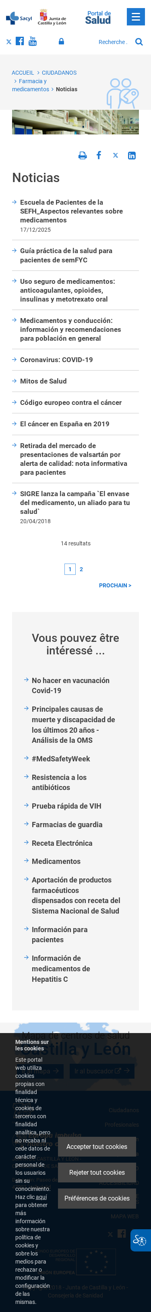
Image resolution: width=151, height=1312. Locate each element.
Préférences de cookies (97, 1198)
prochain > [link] (115, 585)
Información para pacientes (60, 934)
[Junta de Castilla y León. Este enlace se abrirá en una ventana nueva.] (52, 17)
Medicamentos (56, 861)
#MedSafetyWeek (61, 759)
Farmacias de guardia (67, 824)
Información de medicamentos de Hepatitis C (61, 968)
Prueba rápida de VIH (66, 806)
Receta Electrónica (62, 843)
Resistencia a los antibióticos (59, 782)
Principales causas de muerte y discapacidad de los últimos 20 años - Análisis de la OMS (73, 724)
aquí (41, 1197)
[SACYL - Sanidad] (19, 17)
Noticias (66, 89)
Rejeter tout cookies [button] (97, 1172)
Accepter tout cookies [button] (96, 1147)
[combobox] (113, 42)
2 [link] (81, 569)
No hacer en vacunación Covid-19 (71, 685)
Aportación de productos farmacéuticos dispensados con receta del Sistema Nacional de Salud (76, 895)
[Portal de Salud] (98, 16)
